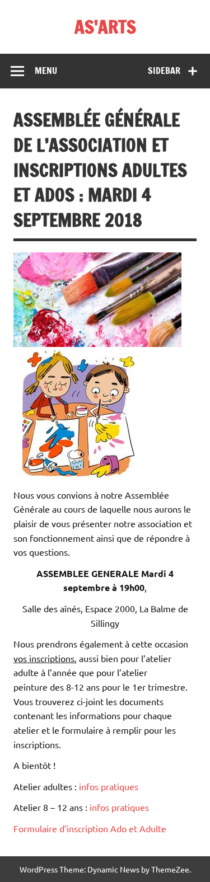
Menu (46, 70)
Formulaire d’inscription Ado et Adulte (89, 828)
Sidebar (164, 70)
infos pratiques (108, 786)
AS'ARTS (105, 27)
